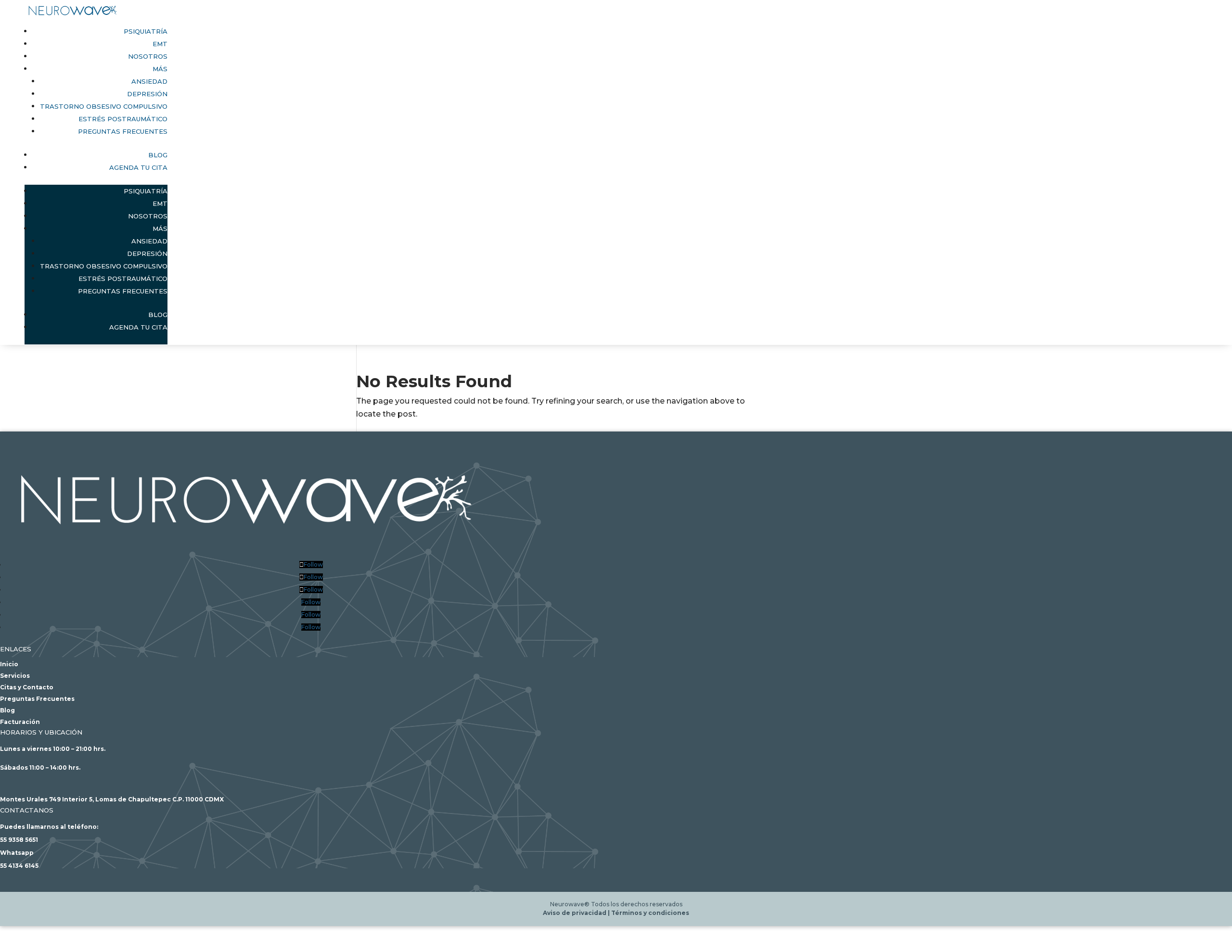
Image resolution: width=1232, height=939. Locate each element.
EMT (160, 44)
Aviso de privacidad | (577, 912)
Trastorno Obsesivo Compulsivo (103, 106)
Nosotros (147, 56)
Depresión (147, 94)
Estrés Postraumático (122, 119)
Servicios (15, 675)
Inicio (9, 664)
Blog (157, 155)
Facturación (20, 721)
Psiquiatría (145, 31)
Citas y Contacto (26, 687)
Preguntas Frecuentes (122, 131)
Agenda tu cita (138, 167)
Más (160, 69)
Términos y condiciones (650, 912)
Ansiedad (149, 81)
